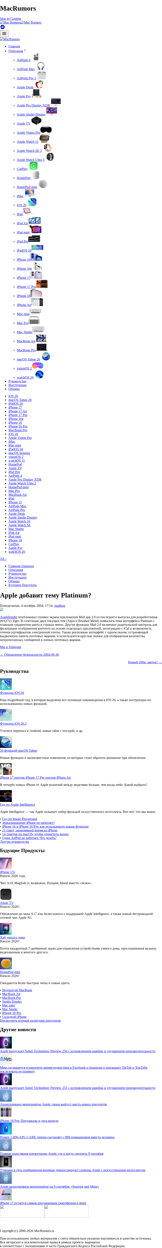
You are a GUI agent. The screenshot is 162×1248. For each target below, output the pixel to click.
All (3, 559)
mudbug (59, 605)
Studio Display (12, 1001)
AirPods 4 (23, 60)
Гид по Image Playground (19, 819)
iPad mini (23, 232)
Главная (14, 46)
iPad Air (23, 223)
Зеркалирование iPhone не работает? (28, 822)
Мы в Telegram (10, 647)
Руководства (17, 381)
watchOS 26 (25, 377)
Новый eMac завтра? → (145, 662)
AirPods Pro (16, 510)
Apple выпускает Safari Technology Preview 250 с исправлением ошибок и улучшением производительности (77, 1051)
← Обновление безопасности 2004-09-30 (29, 654)
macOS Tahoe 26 (28, 359)
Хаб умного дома (12, 937)
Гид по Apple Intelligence (17, 804)
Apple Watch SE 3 (29, 150)
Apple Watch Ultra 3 (31, 160)
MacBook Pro (26, 350)
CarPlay (22, 169)
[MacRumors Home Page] (20, 22)
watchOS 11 (16, 460)
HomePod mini (27, 187)
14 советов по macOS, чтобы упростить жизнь (35, 834)
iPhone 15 (15, 502)
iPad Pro (22, 241)
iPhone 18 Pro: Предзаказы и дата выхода (29, 1121)
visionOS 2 (24, 368)
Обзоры (14, 389)
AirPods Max (26, 69)
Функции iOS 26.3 (13, 723)
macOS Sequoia (19, 453)
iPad (20, 214)
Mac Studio (24, 332)
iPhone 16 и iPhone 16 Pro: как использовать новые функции (45, 826)
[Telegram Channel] (2, 28)
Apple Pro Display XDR (33, 105)
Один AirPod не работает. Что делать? (29, 838)
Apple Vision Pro (28, 132)
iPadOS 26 (24, 250)
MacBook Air (26, 341)
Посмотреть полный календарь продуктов (30, 1020)
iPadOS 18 (15, 449)
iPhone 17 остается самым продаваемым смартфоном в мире (43, 1203)
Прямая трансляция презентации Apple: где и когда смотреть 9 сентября (51, 1153)
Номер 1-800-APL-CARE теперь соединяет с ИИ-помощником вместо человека (57, 1137)
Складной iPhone (14, 1017)
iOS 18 (13, 434)
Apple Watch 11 (27, 141)
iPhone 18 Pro (11, 1013)
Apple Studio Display (31, 114)
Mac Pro (22, 323)
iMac (20, 196)
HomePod (23, 178)
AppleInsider (8, 617)
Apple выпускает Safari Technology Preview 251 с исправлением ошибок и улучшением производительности (77, 1088)
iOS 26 (21, 205)
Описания (15, 570)
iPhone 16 (23, 259)
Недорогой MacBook (17, 990)
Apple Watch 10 (19, 521)
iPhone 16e (24, 268)
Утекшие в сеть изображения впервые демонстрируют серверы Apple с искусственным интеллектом (72, 1170)
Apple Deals (25, 87)
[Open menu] (4, 33)
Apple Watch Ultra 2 (22, 483)
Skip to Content (10, 18)
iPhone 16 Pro (17, 426)
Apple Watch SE (19, 525)
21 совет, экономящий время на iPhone (29, 830)
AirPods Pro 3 (26, 78)
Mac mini (23, 314)
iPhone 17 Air (17, 411)
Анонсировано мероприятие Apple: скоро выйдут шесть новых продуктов (53, 1104)
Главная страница (21, 566)
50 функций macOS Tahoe (18, 750)
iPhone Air (24, 305)
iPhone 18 (23, 296)
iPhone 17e (7, 872)
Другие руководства (14, 841)
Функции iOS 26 (12, 693)
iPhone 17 (23, 277)
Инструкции (17, 385)
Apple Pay (24, 96)
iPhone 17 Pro (26, 287)
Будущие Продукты (22, 585)
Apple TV (24, 123)
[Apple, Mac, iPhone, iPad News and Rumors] (10, 39)
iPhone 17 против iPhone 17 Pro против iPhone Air (35, 777)
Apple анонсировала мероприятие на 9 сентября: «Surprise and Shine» (49, 1186)
